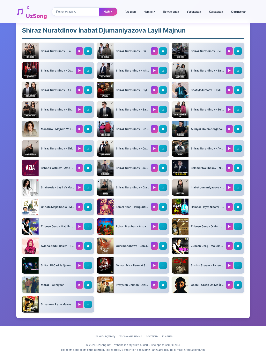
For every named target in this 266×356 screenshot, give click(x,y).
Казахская (216, 11)
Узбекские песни (130, 336)
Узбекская (194, 11)
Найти (108, 11)
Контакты (152, 336)
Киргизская (238, 11)
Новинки (149, 11)
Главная (130, 11)
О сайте (167, 336)
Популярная (171, 11)
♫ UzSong (36, 11)
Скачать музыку (104, 336)
